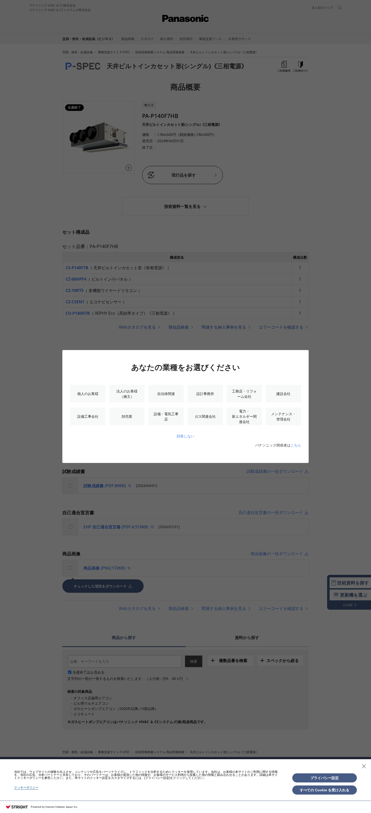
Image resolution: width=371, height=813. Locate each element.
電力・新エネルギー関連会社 (244, 416)
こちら (295, 445)
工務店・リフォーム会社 (244, 394)
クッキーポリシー (26, 787)
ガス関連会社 (205, 416)
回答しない (185, 436)
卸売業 (127, 416)
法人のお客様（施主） (127, 394)
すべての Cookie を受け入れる (324, 790)
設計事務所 (205, 393)
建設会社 (283, 393)
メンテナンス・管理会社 (283, 416)
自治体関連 (166, 393)
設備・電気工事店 (166, 416)
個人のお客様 (87, 393)
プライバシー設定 (324, 778)
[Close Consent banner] (363, 766)
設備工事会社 (87, 416)
